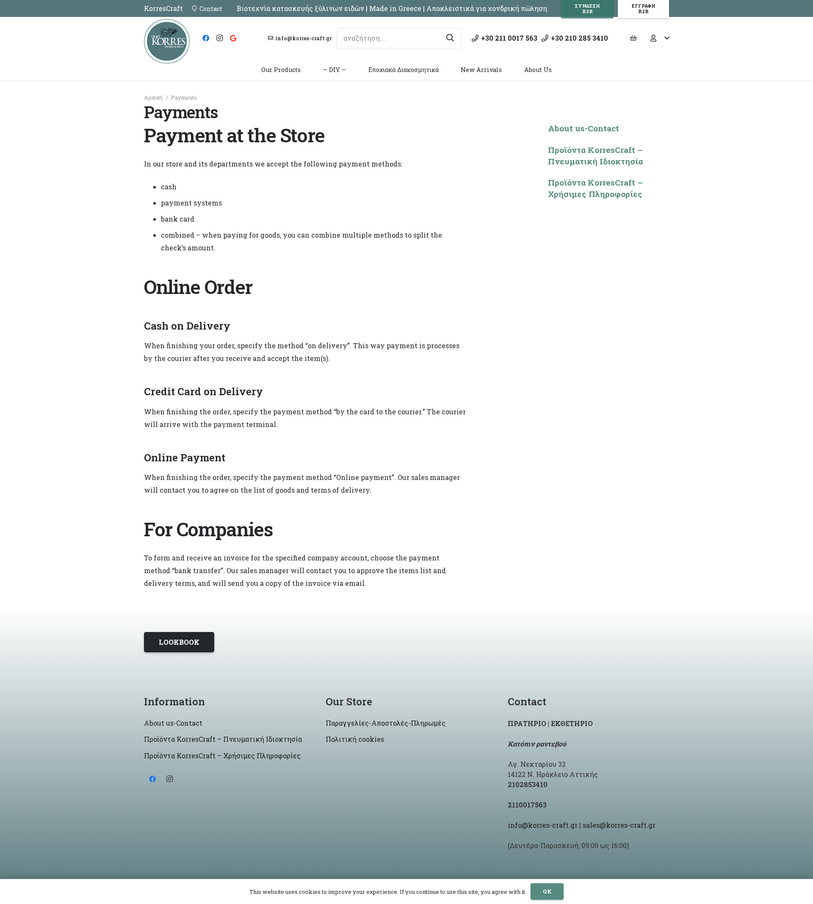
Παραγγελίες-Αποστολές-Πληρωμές (385, 722)
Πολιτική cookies (355, 739)
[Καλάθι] (633, 38)
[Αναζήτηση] (450, 38)
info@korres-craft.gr (543, 825)
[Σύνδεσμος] (167, 41)
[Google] (233, 38)
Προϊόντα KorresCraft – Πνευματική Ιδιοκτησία (595, 155)
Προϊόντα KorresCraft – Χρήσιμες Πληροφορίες (595, 188)
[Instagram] (219, 38)
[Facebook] (206, 38)
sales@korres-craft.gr (619, 825)
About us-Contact (583, 128)
